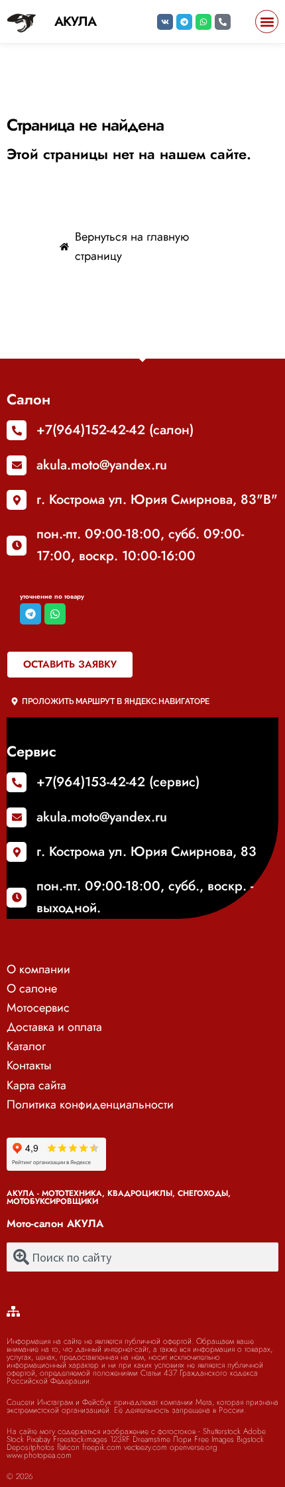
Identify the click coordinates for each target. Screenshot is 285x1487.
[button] (266, 21)
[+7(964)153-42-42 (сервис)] (17, 782)
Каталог (26, 1046)
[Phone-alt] (223, 22)
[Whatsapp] (203, 22)
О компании (38, 969)
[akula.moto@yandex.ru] (17, 465)
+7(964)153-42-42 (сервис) (118, 782)
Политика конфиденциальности (90, 1104)
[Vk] (165, 22)
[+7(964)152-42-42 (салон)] (17, 430)
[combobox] (142, 1257)
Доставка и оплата (54, 1027)
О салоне (32, 988)
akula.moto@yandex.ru (101, 465)
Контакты (29, 1065)
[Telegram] (184, 22)
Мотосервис (38, 1007)
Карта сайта (36, 1085)
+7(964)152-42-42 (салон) (115, 430)
